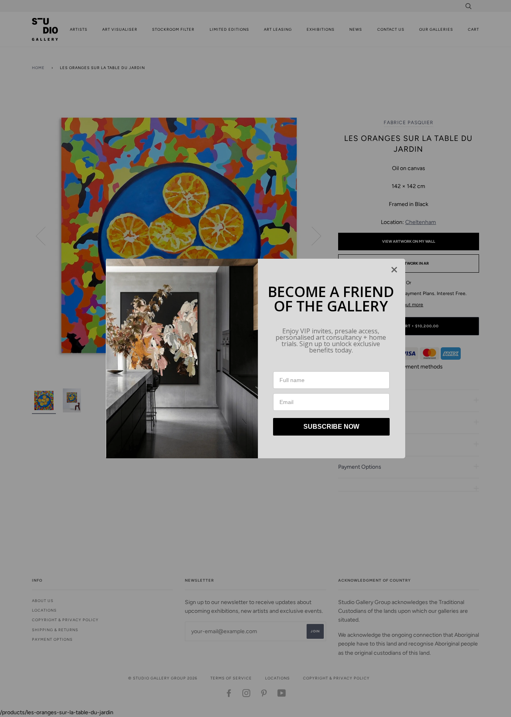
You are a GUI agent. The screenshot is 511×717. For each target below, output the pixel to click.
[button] (394, 270)
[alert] (255, 358)
